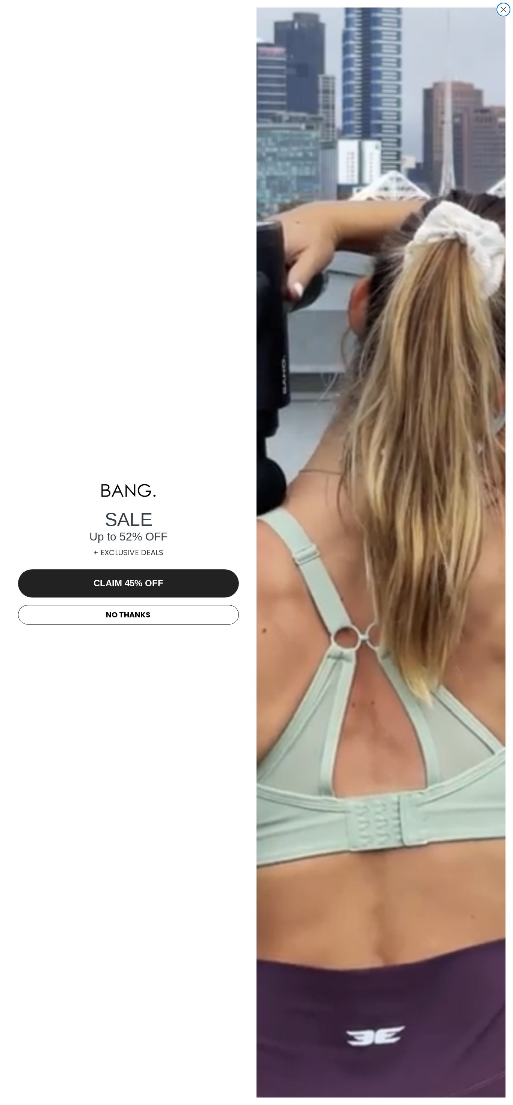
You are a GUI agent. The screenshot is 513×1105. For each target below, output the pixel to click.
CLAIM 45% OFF (128, 583)
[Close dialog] (503, 9)
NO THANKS (128, 615)
